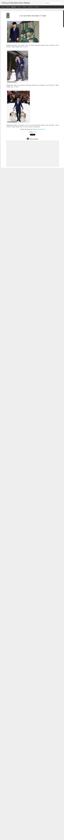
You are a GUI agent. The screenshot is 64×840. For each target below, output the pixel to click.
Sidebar (24, 7)
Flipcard (8, 7)
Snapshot (30, 7)
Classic (3, 7)
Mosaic (19, 7)
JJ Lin (34, 132)
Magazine (13, 7)
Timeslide (36, 7)
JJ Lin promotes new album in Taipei (32, 15)
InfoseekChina (41, 129)
